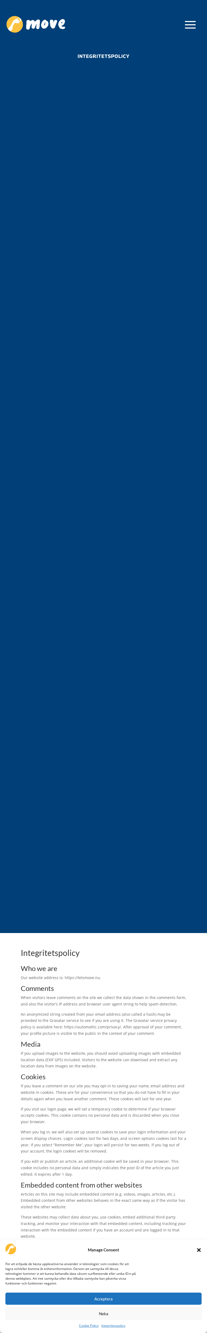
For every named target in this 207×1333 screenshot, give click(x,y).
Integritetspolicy (113, 1325)
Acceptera (103, 1298)
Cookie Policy (89, 1325)
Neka (103, 1313)
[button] (199, 1250)
